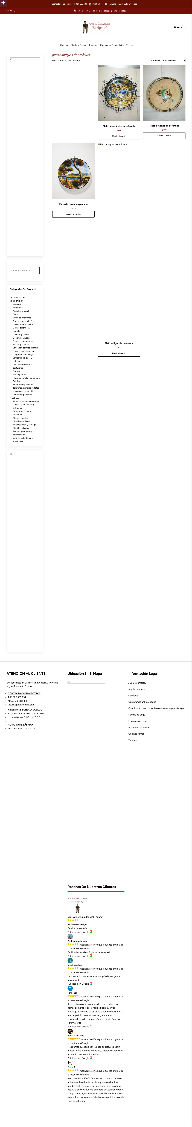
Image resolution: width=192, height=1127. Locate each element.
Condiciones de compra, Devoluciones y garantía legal (156, 708)
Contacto (93, 45)
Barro (15, 314)
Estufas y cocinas (21, 344)
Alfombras (17, 307)
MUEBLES (14, 398)
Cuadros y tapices (21, 334)
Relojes (16, 381)
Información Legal (137, 721)
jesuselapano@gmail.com (21, 704)
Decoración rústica (21, 338)
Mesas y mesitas (20, 418)
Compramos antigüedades (112, 45)
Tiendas (129, 45)
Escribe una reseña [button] (77, 928)
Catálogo (64, 45)
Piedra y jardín (19, 374)
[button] (3, 3)
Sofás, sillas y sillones (23, 384)
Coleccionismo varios (23, 324)
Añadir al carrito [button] (119, 136)
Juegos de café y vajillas (24, 354)
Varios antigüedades (22, 394)
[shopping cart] (179, 27)
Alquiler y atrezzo (78, 45)
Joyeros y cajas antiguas (24, 351)
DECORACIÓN (17, 301)
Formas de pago (136, 714)
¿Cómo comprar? (137, 682)
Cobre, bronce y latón (23, 321)
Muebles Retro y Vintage (24, 424)
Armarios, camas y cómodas (26, 401)
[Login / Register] (176, 27)
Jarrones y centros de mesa (25, 348)
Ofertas (16, 371)
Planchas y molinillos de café (26, 378)
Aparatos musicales (22, 311)
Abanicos (17, 304)
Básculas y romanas (22, 317)
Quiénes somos (136, 733)
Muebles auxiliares (21, 421)
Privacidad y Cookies (139, 727)
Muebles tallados (21, 428)
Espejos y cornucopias (23, 341)
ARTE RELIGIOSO (18, 297)
